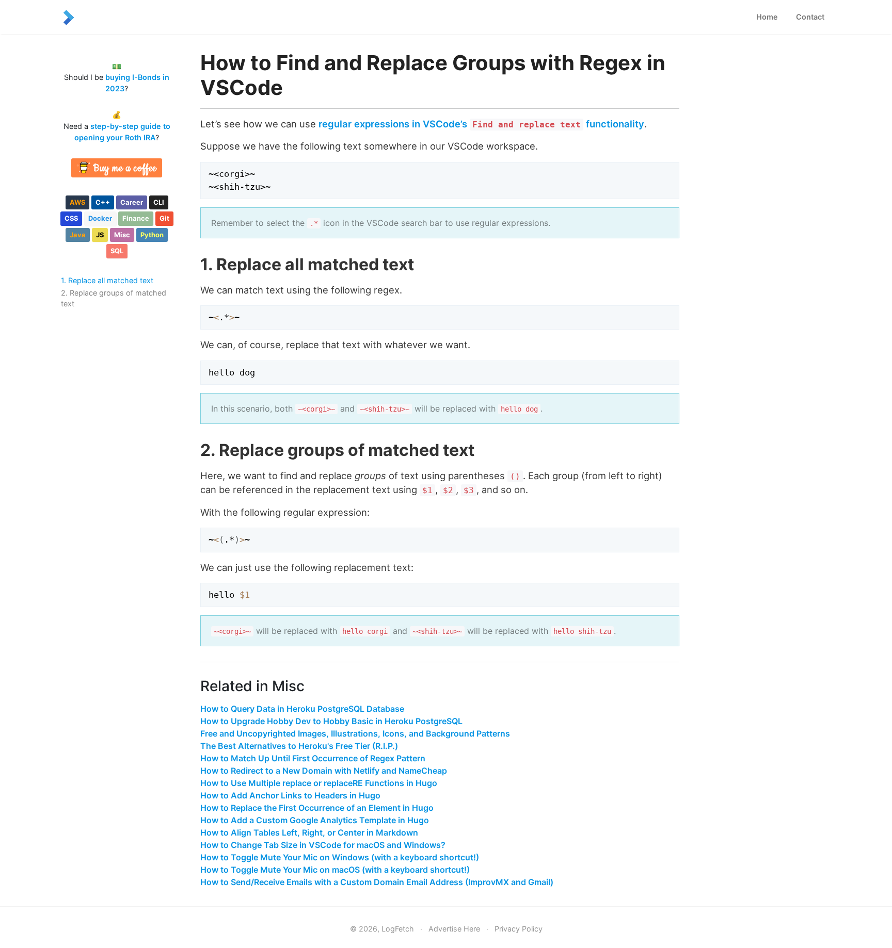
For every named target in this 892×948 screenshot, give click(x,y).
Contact (810, 16)
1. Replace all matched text (107, 280)
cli (158, 202)
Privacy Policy (519, 928)
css (71, 218)
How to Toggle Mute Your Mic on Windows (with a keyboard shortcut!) (339, 857)
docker (100, 218)
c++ (102, 202)
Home (767, 16)
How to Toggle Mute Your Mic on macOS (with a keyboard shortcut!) (335, 869)
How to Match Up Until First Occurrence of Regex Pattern (312, 758)
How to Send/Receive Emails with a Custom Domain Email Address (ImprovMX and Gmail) (376, 882)
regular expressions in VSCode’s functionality (481, 123)
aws (77, 202)
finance (135, 218)
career (131, 202)
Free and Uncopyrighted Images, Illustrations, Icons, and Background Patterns (355, 733)
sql (116, 251)
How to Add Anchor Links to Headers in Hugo (290, 795)
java (78, 235)
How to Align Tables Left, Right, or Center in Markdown (309, 832)
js (100, 235)
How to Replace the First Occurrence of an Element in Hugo (317, 808)
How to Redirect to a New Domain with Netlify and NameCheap (323, 770)
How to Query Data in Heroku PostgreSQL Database (302, 709)
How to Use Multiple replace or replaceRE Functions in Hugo (318, 783)
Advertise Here (454, 928)
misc (122, 235)
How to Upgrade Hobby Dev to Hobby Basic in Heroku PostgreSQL (331, 721)
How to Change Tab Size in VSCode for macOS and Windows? (322, 845)
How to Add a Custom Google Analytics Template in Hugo (314, 820)
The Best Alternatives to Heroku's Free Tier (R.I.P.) (299, 746)
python (152, 235)
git (164, 218)
